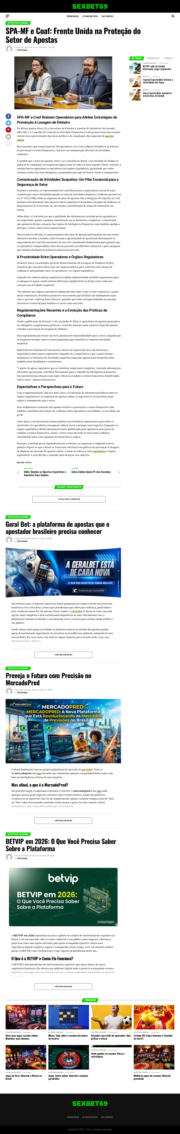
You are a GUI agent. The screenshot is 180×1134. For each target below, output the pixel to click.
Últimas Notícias (90, 16)
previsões (87, 769)
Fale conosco (107, 16)
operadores (99, 451)
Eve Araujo (22, 50)
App (39, 773)
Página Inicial (73, 16)
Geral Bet (77, 611)
